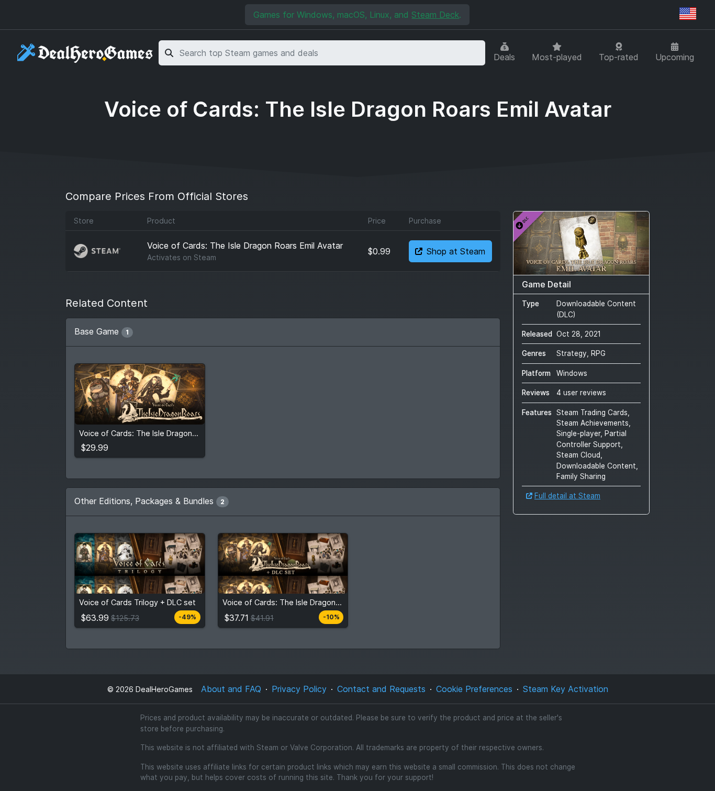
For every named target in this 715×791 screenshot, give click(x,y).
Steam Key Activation (565, 689)
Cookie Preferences (474, 689)
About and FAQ (231, 689)
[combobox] (331, 52)
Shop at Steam (456, 251)
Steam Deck (435, 14)
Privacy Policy (299, 689)
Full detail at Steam (567, 496)
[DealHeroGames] (86, 53)
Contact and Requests (381, 689)
